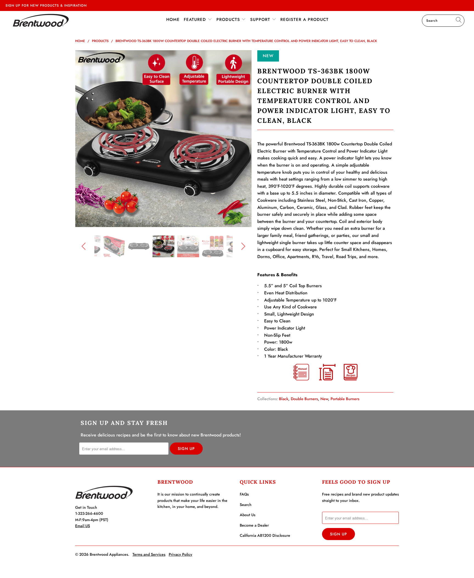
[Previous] (84, 138)
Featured (196, 19)
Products (229, 19)
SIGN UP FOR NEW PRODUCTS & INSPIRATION (46, 5)
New (324, 399)
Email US (82, 526)
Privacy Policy (180, 554)
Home (173, 19)
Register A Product (304, 19)
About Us (247, 515)
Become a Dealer (254, 525)
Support (261, 19)
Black (283, 399)
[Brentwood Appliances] (40, 20)
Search (246, 504)
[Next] (242, 138)
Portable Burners (345, 399)
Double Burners (304, 399)
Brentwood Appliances (109, 554)
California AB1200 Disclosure (265, 535)
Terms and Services (148, 554)
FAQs (244, 494)
